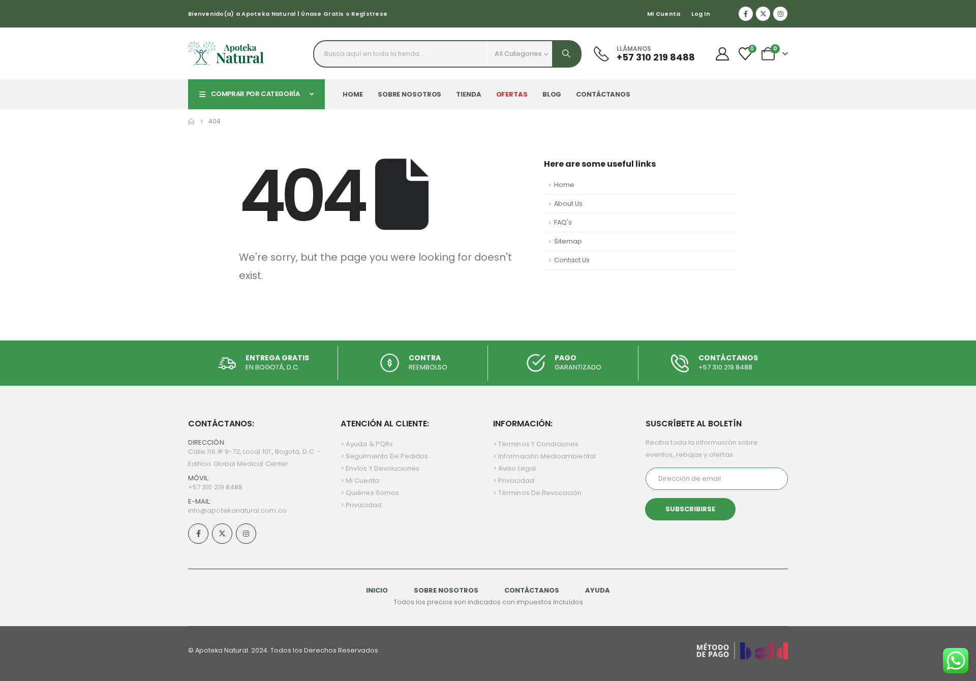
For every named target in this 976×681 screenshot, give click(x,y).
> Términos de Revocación (537, 493)
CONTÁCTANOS (531, 590)
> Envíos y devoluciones (380, 468)
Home (353, 94)
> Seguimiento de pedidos (385, 456)
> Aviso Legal (514, 468)
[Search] (566, 54)
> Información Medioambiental (544, 456)
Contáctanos (603, 94)
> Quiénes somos (370, 493)
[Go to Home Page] (191, 121)
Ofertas (512, 94)
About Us (568, 203)
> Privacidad (361, 505)
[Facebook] (746, 14)
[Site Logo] (226, 54)
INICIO (377, 590)
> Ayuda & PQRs (367, 444)
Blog (552, 94)
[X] (763, 14)
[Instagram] (780, 14)
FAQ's (563, 222)
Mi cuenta (663, 14)
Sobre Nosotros (409, 94)
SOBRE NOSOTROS (447, 590)
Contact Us (572, 260)
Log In (700, 14)
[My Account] (722, 53)
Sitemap (568, 241)
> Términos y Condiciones (536, 444)
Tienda (468, 94)
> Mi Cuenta (360, 480)
